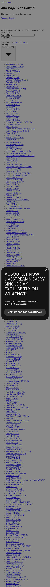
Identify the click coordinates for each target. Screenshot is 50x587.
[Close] (46, 270)
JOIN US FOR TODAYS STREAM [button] (25, 312)
